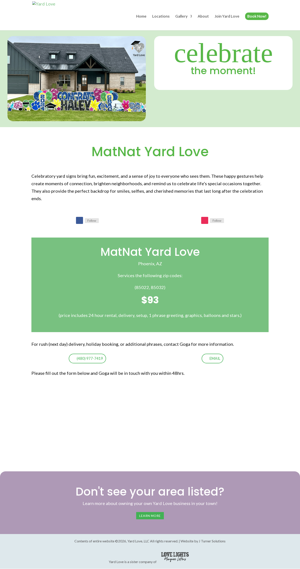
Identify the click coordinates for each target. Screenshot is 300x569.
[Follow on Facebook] (79, 220)
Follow (91, 220)
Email (215, 358)
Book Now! (256, 16)
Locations (161, 16)
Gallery (181, 16)
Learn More (150, 516)
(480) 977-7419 (90, 358)
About (203, 16)
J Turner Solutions (212, 541)
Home (141, 16)
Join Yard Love (227, 16)
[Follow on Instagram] (204, 220)
